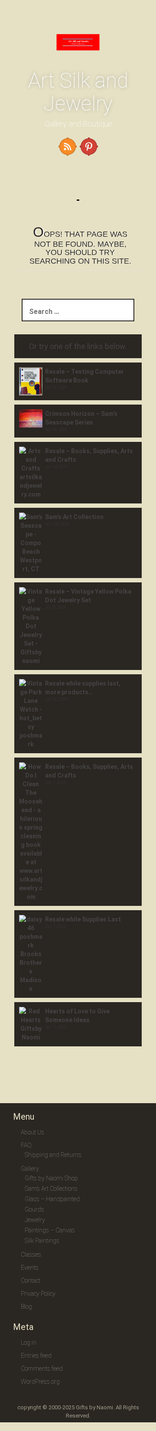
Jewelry (35, 1219)
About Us (32, 1132)
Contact (30, 1280)
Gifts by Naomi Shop (51, 1178)
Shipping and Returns (53, 1154)
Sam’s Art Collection (74, 516)
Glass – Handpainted (52, 1199)
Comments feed (42, 1368)
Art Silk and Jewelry (78, 92)
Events (30, 1267)
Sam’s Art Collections (51, 1188)
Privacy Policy (38, 1293)
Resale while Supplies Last (83, 919)
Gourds (34, 1209)
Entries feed (36, 1355)
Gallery (30, 1168)
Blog (26, 1306)
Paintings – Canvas (50, 1230)
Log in (28, 1342)
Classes (31, 1254)
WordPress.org (40, 1381)
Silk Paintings (42, 1240)
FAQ (26, 1145)
